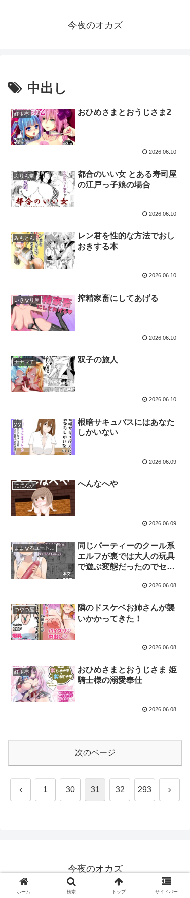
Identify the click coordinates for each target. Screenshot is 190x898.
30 (70, 789)
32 (120, 789)
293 (144, 789)
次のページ (95, 752)
